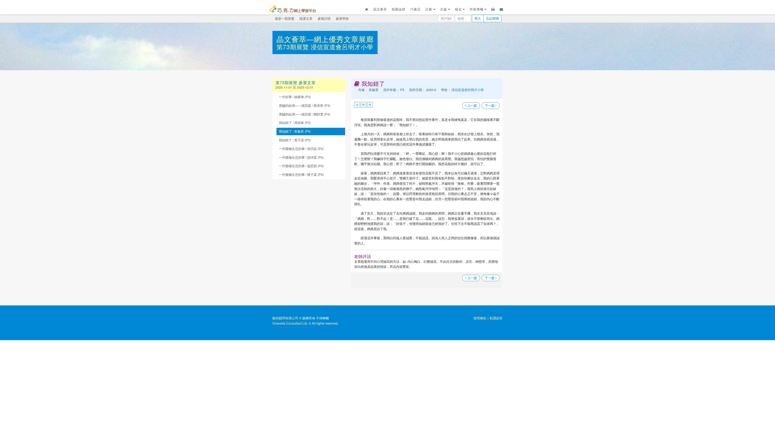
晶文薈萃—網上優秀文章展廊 (325, 39)
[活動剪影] (493, 9)
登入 (477, 18)
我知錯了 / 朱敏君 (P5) (295, 131)
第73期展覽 (293, 46)
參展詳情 (324, 18)
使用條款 (479, 318)
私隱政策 (496, 318)
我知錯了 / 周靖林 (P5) (295, 122)
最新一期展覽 (284, 18)
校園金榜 (398, 9)
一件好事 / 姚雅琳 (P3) (295, 96)
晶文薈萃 (380, 9)
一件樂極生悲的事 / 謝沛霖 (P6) (301, 157)
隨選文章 (306, 18)
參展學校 (342, 18)
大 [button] (370, 104)
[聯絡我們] (501, 9)
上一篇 (471, 105)
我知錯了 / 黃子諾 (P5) (295, 140)
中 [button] (363, 104)
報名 (459, 9)
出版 (444, 9)
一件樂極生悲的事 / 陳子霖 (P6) (301, 174)
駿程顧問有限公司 (285, 318)
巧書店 (415, 9)
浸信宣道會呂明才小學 (342, 46)
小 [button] (357, 104)
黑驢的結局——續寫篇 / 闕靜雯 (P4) (304, 114)
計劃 (429, 9)
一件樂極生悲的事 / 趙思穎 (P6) (301, 166)
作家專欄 (477, 9)
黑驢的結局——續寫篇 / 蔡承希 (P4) (304, 105)
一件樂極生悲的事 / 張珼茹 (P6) (301, 148)
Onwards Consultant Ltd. (290, 323)
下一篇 (490, 105)
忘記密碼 (492, 18)
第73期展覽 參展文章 (295, 82)
